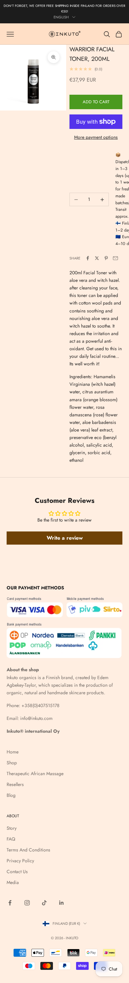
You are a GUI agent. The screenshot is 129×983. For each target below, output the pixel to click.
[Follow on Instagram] (27, 902)
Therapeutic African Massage (35, 773)
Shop (12, 762)
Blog (11, 795)
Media (13, 882)
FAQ (11, 839)
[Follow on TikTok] (44, 902)
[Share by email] (115, 258)
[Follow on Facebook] (10, 902)
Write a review (65, 538)
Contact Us (17, 871)
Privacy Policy (20, 860)
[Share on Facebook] (87, 258)
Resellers (15, 784)
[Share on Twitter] (97, 258)
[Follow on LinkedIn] (61, 902)
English (61, 17)
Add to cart (96, 102)
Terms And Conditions (28, 850)
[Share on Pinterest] (106, 258)
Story (12, 828)
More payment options (96, 137)
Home (13, 752)
